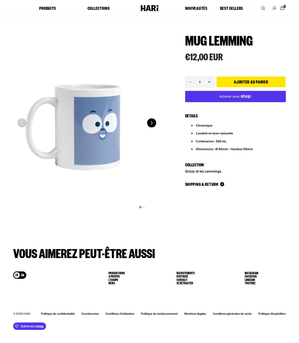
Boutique (182, 276)
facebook (251, 276)
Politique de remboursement (159, 313)
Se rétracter (185, 283)
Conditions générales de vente (232, 313)
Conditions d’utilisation (119, 313)
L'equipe (113, 279)
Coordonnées (90, 313)
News (112, 283)
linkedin (250, 279)
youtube (250, 283)
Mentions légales (195, 313)
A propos (114, 276)
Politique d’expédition (272, 313)
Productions (117, 273)
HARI (26, 313)
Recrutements (186, 273)
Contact (182, 279)
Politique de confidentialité (58, 313)
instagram (251, 273)
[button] (263, 8)
